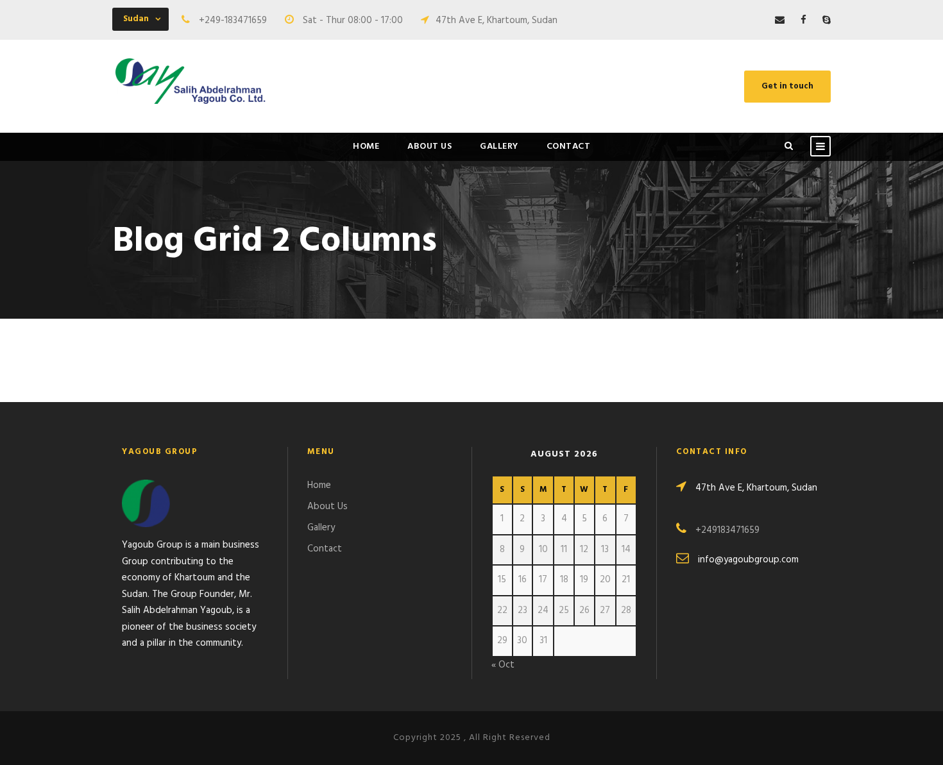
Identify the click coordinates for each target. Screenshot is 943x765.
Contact (569, 146)
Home (366, 146)
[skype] (826, 20)
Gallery (499, 146)
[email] (780, 20)
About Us (429, 146)
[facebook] (803, 20)
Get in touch (787, 86)
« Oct (502, 665)
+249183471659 (727, 530)
